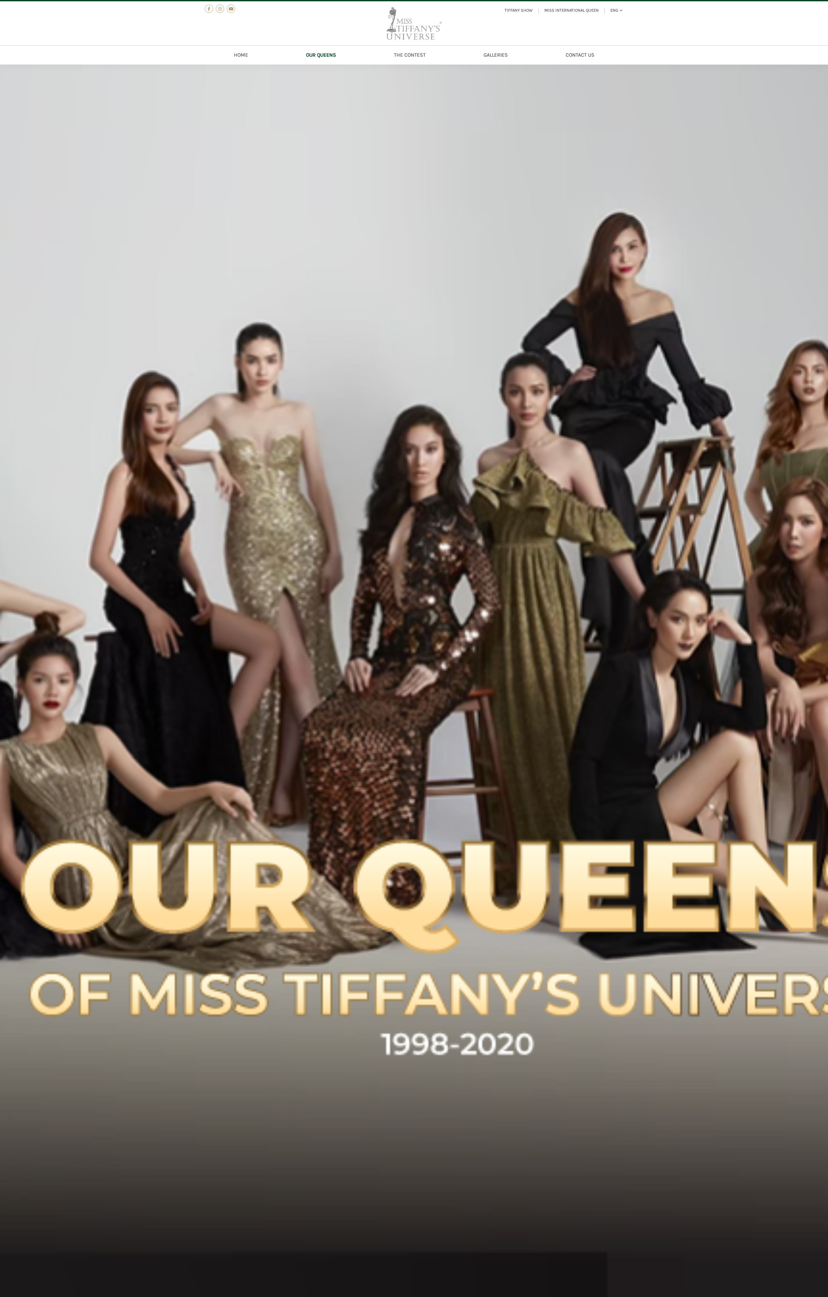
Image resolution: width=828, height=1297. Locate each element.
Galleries (496, 55)
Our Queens (321, 55)
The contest (410, 55)
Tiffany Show (519, 10)
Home (241, 55)
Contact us (580, 55)
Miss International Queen (571, 10)
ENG (614, 10)
